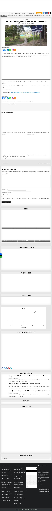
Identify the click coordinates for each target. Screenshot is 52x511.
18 (29, 481)
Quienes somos (31, 13)
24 (27, 483)
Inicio (12, 13)
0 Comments (16, 378)
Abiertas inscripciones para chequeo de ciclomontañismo (25, 92)
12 (31, 478)
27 (33, 483)
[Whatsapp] (10, 50)
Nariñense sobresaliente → (44, 163)
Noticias (18, 13)
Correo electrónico (6, 192)
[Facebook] (45, 13)
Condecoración (42, 240)
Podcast (23, 13)
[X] (1, 255)
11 (29, 478)
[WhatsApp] (1, 257)
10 (27, 478)
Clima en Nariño (24, 327)
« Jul (27, 490)
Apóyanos (39, 13)
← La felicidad (4, 163)
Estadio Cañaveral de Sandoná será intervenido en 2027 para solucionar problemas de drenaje (28, 376)
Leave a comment (31, 23)
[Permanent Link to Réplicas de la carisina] (10, 236)
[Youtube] (49, 13)
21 (36, 481)
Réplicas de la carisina (9, 240)
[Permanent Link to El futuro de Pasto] (38, 220)
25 (29, 483)
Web (3, 194)
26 (31, 483)
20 (33, 481)
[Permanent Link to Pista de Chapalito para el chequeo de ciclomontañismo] (26, 35)
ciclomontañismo (11, 101)
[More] (15, 50)
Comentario (5, 173)
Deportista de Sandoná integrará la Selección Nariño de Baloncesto (24, 383)
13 (33, 478)
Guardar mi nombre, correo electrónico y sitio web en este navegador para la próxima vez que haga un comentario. (25, 199)
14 (36, 478)
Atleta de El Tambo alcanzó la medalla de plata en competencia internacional (19, 484)
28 (36, 483)
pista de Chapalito (28, 101)
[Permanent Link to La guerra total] (14, 220)
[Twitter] (43, 13)
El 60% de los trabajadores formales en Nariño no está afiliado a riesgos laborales (6, 484)
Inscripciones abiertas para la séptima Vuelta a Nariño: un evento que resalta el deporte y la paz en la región (13, 156)
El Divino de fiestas (26, 240)
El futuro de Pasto (38, 228)
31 (27, 486)
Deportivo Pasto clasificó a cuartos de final (37, 155)
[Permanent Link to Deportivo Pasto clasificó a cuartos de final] (38, 145)
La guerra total (13, 228)
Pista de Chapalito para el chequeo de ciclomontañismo (26, 21)
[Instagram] (47, 13)
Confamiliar (18, 101)
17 (27, 481)
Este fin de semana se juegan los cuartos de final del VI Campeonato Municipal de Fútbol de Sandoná (29, 391)
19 (31, 481)
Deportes (26, 19)
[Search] (50, 13)
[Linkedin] (8, 50)
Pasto (22, 101)
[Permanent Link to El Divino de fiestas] (26, 236)
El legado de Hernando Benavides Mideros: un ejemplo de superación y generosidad (19, 471)
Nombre (4, 189)
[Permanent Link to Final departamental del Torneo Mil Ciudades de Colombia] (13, 122)
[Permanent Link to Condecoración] (42, 236)
